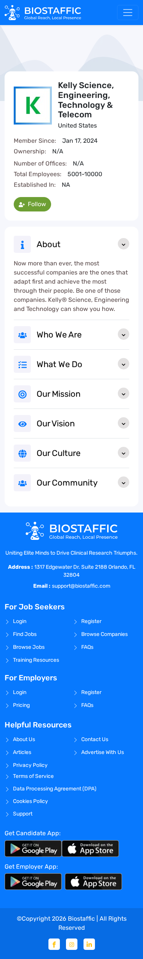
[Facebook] (54, 944)
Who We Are (59, 335)
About (49, 244)
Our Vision (56, 423)
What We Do (59, 364)
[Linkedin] (89, 944)
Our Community (67, 483)
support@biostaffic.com (81, 586)
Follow (36, 204)
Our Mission (58, 394)
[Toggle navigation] (127, 12)
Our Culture (58, 453)
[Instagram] (71, 944)
